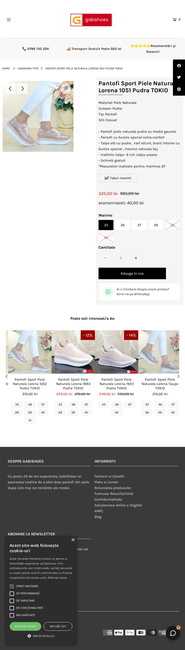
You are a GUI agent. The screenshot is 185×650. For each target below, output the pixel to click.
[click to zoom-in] (65, 88)
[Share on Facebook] (179, 66)
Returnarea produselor (112, 488)
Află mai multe (57, 577)
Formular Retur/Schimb (113, 493)
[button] (41, 636)
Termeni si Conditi (109, 476)
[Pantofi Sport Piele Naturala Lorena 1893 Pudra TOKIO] (73, 352)
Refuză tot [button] (58, 626)
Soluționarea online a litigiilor (118, 505)
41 (30, 420)
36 (122, 225)
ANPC (98, 511)
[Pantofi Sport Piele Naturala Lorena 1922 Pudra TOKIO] (116, 352)
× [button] (73, 540)
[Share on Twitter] (179, 78)
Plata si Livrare (106, 482)
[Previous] (10, 88)
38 (156, 225)
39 (172, 225)
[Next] (22, 88)
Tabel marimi (120, 178)
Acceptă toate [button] (25, 626)
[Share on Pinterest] (179, 90)
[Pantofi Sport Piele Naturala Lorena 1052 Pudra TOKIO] (30, 352)
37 (139, 225)
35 (106, 225)
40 (106, 237)
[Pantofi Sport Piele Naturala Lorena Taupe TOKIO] (160, 352)
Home (6, 68)
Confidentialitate (108, 499)
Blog (97, 517)
